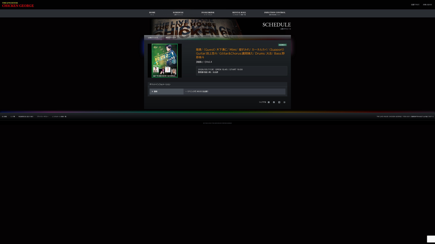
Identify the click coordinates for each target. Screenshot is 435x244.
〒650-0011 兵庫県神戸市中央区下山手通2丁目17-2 (418, 116)
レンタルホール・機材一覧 (59, 116)
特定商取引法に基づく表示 (26, 116)
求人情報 (4, 116)
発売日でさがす (171, 37)
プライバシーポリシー (43, 116)
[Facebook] (274, 102)
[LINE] (279, 102)
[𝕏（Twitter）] (268, 102)
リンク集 (12, 116)
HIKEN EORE (18, 5)
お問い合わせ (427, 4)
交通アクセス (415, 4)
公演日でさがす (153, 37)
